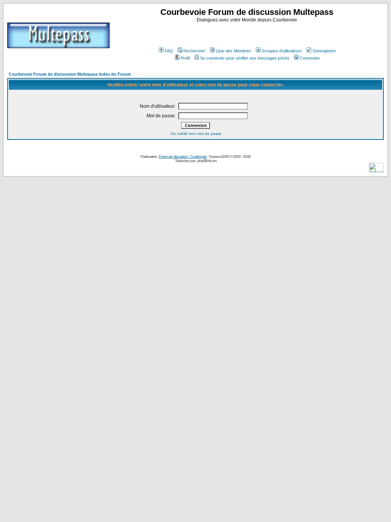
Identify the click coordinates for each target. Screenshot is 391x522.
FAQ (169, 51)
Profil (185, 58)
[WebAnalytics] (376, 170)
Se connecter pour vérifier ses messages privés (244, 58)
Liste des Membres (233, 51)
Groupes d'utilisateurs (282, 51)
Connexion (310, 58)
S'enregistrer (324, 51)
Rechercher (194, 51)
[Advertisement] (247, 34)
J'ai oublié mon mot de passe (195, 133)
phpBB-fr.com (207, 161)
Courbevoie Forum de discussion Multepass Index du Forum (70, 74)
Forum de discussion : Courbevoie (183, 156)
